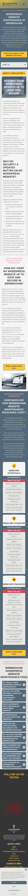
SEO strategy (15, 336)
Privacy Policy (14, 858)
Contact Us (14, 856)
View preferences (14, 890)
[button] (26, 869)
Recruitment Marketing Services (14, 851)
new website (19, 420)
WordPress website (17, 289)
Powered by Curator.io (17, 816)
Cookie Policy (13, 894)
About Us (14, 849)
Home (14, 847)
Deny (14, 886)
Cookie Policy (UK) (14, 860)
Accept (14, 882)
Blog (14, 853)
